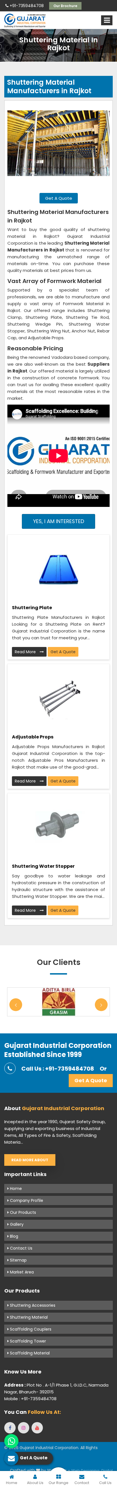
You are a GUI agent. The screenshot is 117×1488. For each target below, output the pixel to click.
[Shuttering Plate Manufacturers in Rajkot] (58, 567)
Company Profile (26, 1200)
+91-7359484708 (26, 6)
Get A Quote (58, 198)
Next (101, 1004)
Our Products (22, 1212)
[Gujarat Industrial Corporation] (24, 21)
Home (15, 1188)
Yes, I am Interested (58, 521)
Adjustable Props (32, 737)
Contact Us (20, 1248)
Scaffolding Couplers (30, 1329)
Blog (13, 1236)
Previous (15, 1004)
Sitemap (18, 1260)
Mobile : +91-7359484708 (30, 1399)
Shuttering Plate (32, 607)
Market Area (21, 1272)
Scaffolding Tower (27, 1341)
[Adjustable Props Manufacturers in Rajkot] (58, 696)
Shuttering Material (28, 1317)
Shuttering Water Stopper (43, 866)
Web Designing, (85, 1470)
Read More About (29, 1160)
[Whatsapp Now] (11, 1441)
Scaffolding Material (29, 1353)
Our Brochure (65, 5)
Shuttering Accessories (32, 1305)
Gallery (16, 1224)
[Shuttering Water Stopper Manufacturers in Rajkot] (58, 826)
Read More (26, 652)
